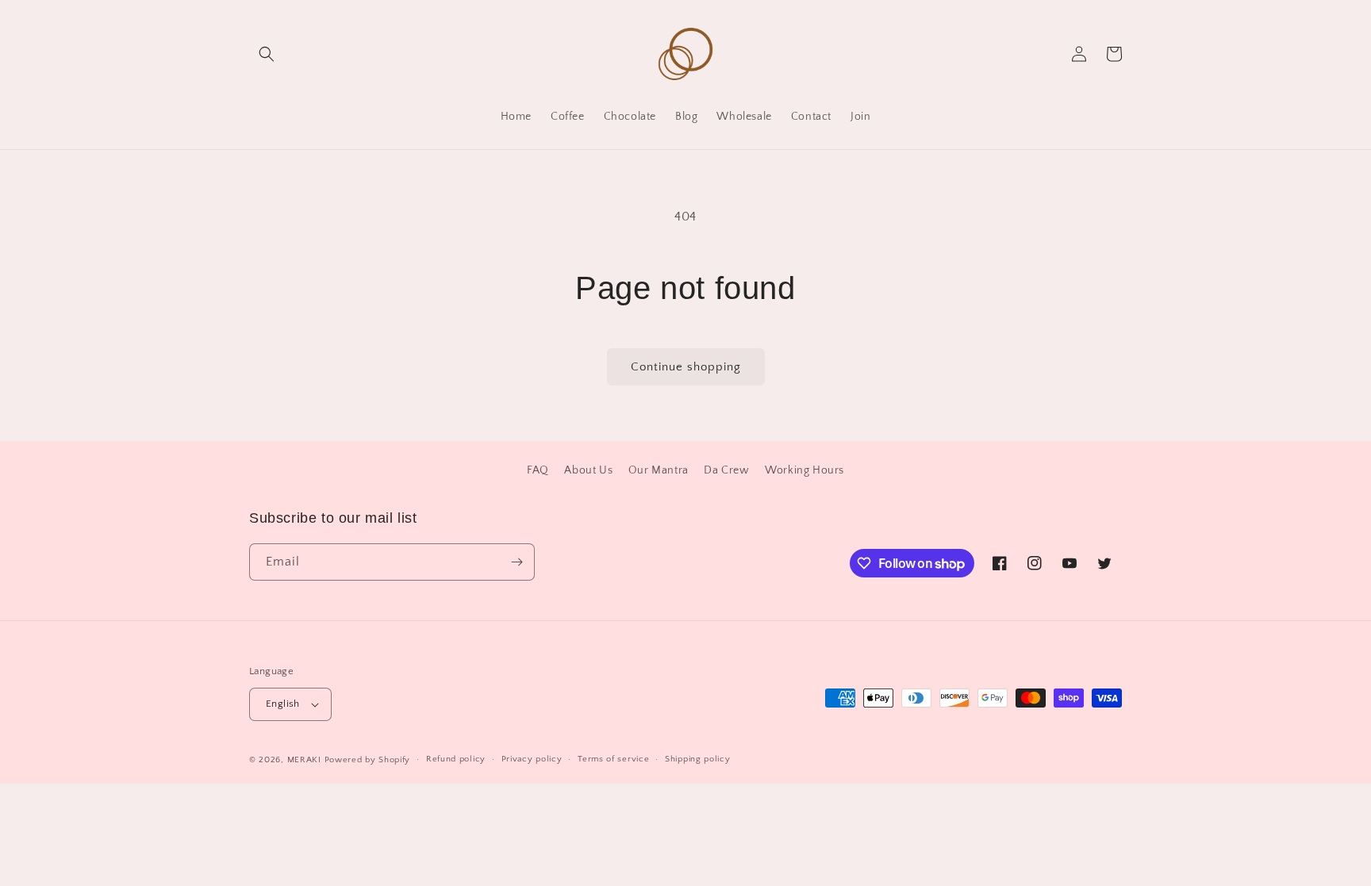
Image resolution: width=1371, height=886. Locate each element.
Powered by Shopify (368, 760)
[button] (266, 53)
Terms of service (613, 759)
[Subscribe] (516, 562)
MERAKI (304, 760)
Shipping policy (698, 759)
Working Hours (804, 470)
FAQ (538, 470)
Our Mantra (658, 470)
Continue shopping (686, 367)
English (283, 703)
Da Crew (726, 470)
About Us (588, 470)
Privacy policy (532, 759)
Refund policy (456, 759)
